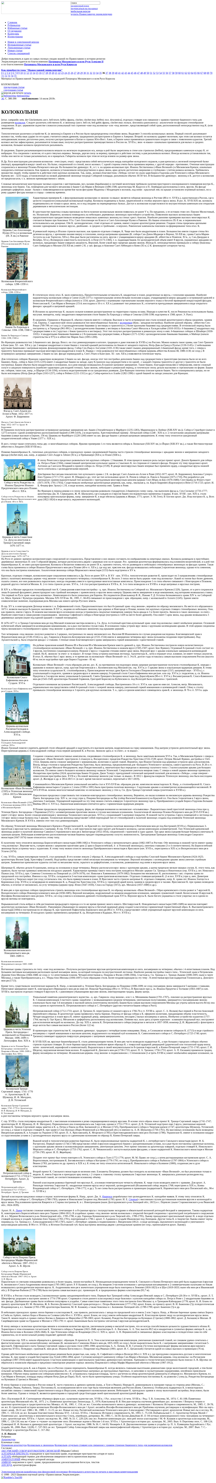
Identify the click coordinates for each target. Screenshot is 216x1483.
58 (173, 73)
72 (5, 75)
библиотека (23, 95)
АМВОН (6, 1462)
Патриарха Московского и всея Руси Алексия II (76, 61)
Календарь (13, 33)
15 (37, 73)
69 (208, 73)
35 (100, 73)
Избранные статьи (17, 28)
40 (116, 73)
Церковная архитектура (14, 1445)
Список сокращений (19, 53)
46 (135, 73)
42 (122, 73)
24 (65, 73)
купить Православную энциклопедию (91, 14)
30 (84, 73)
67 (201, 73)
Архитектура (8, 1439)
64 (192, 73)
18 (46, 73)
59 (176, 73)
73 (9, 75)
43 (125, 73)
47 (138, 73)
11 (24, 73)
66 (198, 73)
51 (151, 73)
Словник (12, 22)
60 (179, 73)
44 (129, 73)
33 (94, 73)
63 (189, 73)
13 (31, 73)
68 (205, 73)
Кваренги (107, 1196)
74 (12, 75)
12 (27, 73)
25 (69, 73)
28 (78, 73)
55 (163, 73)
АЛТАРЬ (6, 1456)
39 (113, 73)
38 (110, 73)
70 (211, 73)
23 (62, 73)
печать (27, 93)
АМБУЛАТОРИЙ (10, 1459)
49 (144, 73)
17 (43, 73)
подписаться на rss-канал (84, 8)
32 (91, 73)
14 (34, 73)
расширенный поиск (80, 6)
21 (56, 73)
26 (72, 73)
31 (87, 73)
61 (182, 73)
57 (170, 73)
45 (132, 73)
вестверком (126, 322)
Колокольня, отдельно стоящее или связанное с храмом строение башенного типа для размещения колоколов (113, 1445)
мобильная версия (80, 11)
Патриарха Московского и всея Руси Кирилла (50, 64)
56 (167, 73)
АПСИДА (6, 1465)
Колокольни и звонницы (40, 1445)
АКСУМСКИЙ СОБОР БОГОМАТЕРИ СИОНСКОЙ (30, 1450)
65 (195, 73)
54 (160, 73)
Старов (133, 1199)
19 (50, 73)
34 (97, 73)
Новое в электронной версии (23, 42)
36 (2, 98)
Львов (19, 1210)
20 (53, 73)
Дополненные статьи (19, 47)
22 (59, 73)
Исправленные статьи (19, 44)
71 (2, 75)
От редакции (15, 31)
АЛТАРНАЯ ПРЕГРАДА (15, 1453)
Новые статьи (15, 50)
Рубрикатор (14, 25)
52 (154, 73)
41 (119, 73)
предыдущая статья (14, 87)
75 (15, 75)
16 (40, 73)
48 (141, 73)
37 (106, 73)
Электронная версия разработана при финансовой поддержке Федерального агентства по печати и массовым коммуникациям (69, 1471)
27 (75, 73)
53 (157, 73)
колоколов (20, 122)
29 (81, 73)
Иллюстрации (15, 36)
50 (148, 73)
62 (186, 73)
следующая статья (13, 90)
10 (21, 73)
